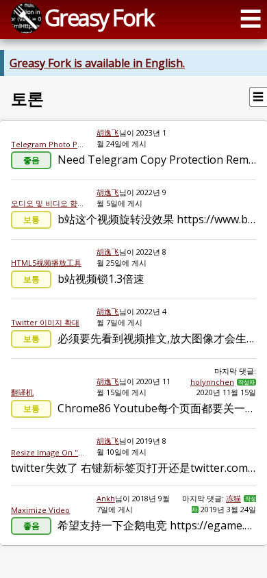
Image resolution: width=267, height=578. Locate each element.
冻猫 (233, 498)
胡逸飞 (108, 132)
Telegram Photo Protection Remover (48, 144)
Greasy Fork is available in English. (97, 63)
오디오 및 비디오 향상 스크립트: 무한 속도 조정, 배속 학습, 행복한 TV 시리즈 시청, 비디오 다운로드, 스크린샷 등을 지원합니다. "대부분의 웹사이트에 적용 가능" (48, 203)
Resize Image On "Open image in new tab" (48, 452)
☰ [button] (251, 18)
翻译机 (22, 392)
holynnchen (212, 382)
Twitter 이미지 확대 (45, 322)
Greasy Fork (98, 17)
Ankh (106, 498)
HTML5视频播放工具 (46, 262)
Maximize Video (40, 510)
